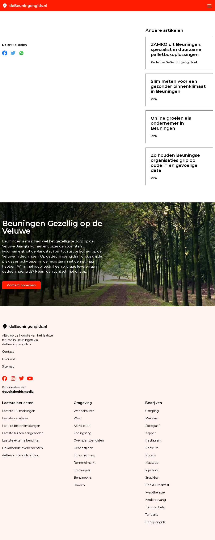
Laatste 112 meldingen (18, 411)
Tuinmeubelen (155, 507)
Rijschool (151, 470)
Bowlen (79, 485)
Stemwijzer (82, 470)
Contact (8, 352)
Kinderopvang (155, 500)
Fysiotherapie (155, 492)
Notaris (150, 455)
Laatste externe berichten (21, 440)
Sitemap (8, 366)
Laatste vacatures (15, 418)
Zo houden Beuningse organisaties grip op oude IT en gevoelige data (175, 163)
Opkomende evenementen (22, 448)
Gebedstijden (83, 448)
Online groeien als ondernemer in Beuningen (171, 123)
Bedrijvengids (155, 522)
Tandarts (151, 515)
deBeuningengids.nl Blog (20, 455)
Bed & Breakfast (157, 485)
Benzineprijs (83, 477)
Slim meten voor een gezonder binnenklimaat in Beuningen (178, 86)
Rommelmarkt (85, 463)
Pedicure (152, 448)
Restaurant (153, 440)
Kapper (151, 433)
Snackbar (152, 477)
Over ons (8, 359)
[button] (209, 5)
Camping (152, 411)
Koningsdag (82, 433)
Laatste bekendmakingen (21, 426)
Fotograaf (152, 426)
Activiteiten (82, 426)
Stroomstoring (84, 455)
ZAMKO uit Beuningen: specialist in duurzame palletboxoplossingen (176, 49)
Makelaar (152, 418)
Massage (152, 463)
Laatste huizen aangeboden (22, 433)
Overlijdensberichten (89, 440)
